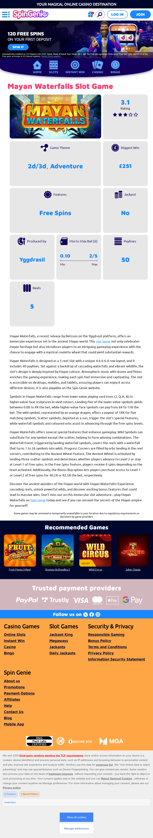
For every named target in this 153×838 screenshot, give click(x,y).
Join (140, 14)
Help (8, 705)
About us (12, 681)
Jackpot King (61, 634)
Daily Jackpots (62, 653)
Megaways (58, 640)
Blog (8, 718)
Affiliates (12, 699)
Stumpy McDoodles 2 (57, 569)
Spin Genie (38, 500)
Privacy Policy (101, 653)
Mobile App (14, 724)
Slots (53, 72)
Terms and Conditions (107, 647)
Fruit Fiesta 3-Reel (20, 569)
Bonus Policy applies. (51, 56)
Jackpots (57, 647)
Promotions (14, 687)
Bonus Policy (99, 640)
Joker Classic (133, 569)
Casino (97, 72)
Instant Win (75, 72)
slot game (103, 341)
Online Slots (15, 634)
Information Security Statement (116, 659)
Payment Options (19, 693)
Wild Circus (95, 569)
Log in (117, 14)
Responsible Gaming (106, 634)
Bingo (115, 72)
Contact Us (14, 711)
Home (37, 72)
